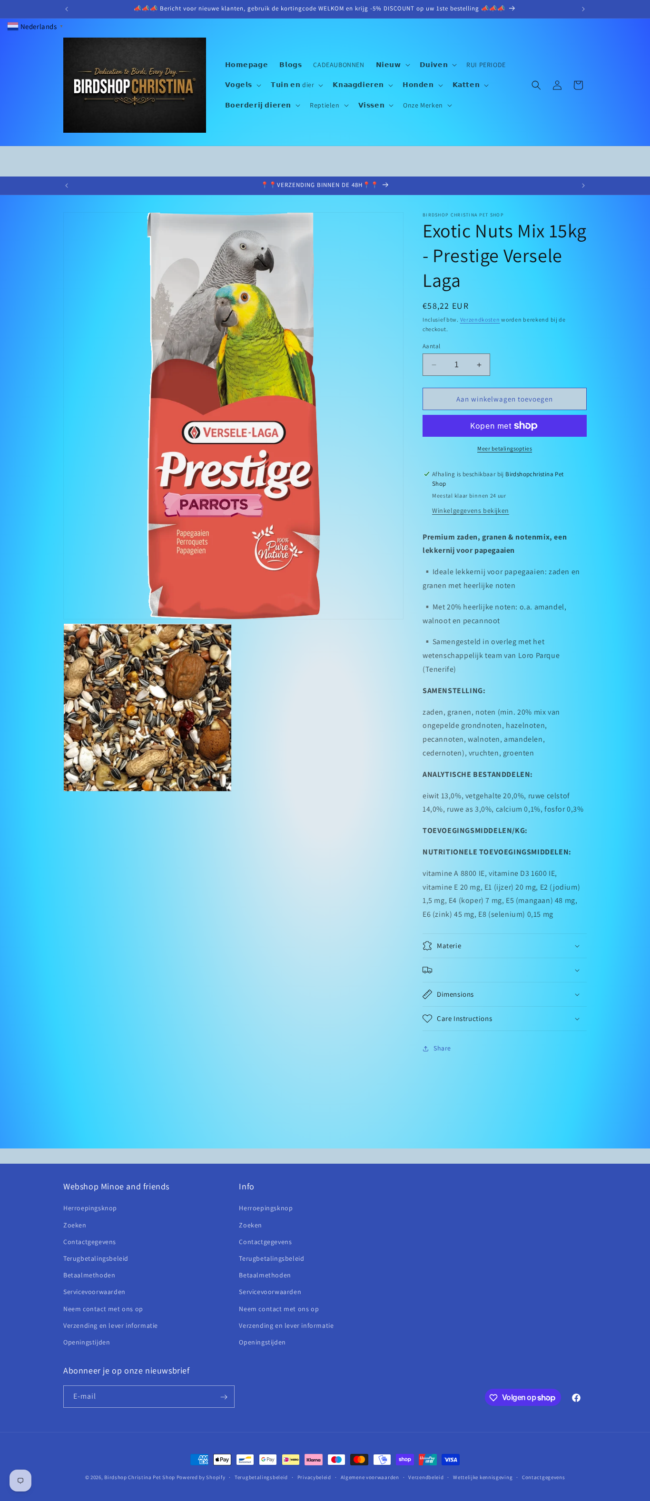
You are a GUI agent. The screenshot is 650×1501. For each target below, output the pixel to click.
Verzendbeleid (425, 1476)
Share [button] (442, 1048)
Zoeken (75, 1225)
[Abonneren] (223, 1397)
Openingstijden (86, 1342)
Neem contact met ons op (103, 1309)
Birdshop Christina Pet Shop (139, 1477)
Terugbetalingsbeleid (95, 1258)
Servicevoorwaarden (94, 1291)
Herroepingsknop (90, 1208)
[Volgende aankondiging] (583, 9)
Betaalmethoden (89, 1275)
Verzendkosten (480, 319)
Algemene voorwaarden (370, 1476)
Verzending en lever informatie (110, 1325)
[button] (392, 65)
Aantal (431, 346)
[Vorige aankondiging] (66, 9)
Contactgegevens (89, 1241)
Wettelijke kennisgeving (482, 1476)
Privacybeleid (314, 1476)
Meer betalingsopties (504, 448)
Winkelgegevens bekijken (470, 510)
